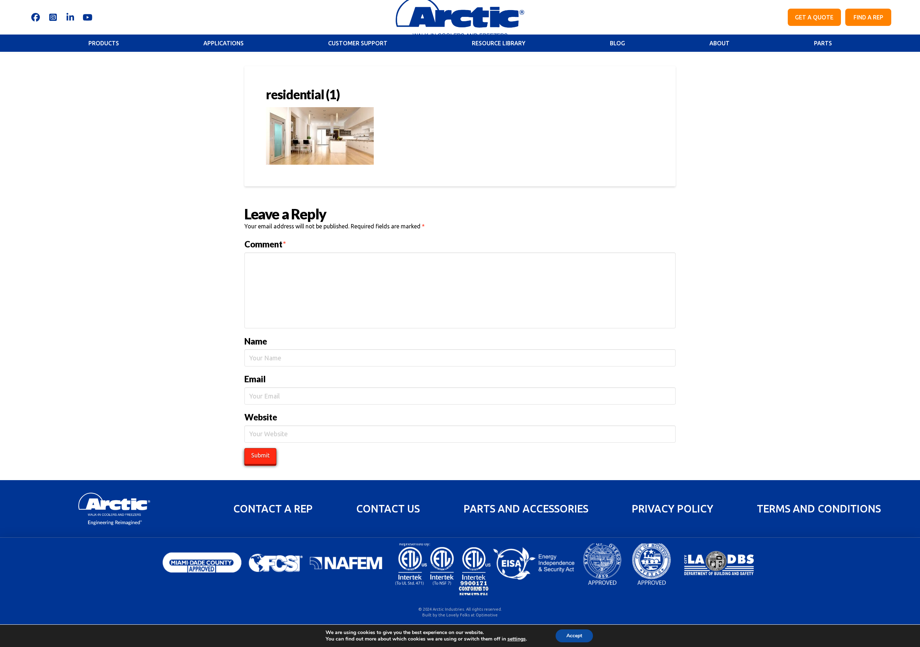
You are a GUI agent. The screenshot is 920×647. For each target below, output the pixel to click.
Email (255, 379)
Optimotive (487, 615)
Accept (574, 635)
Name (255, 341)
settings (516, 639)
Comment (265, 244)
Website (260, 417)
